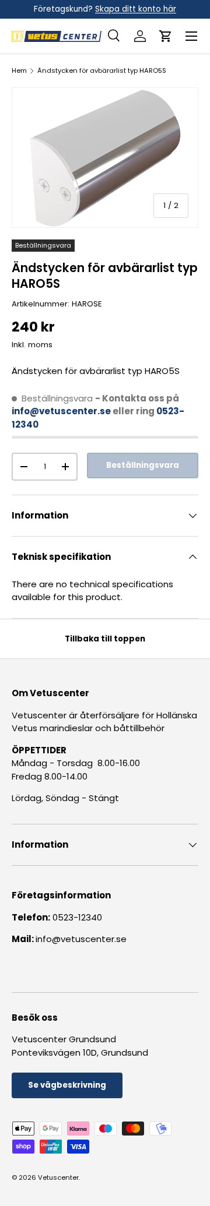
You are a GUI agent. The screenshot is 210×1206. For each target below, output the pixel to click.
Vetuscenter (58, 1177)
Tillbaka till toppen (105, 638)
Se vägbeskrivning (67, 1085)
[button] (165, 36)
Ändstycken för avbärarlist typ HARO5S (101, 71)
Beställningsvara (142, 465)
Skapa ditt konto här (135, 9)
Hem (19, 71)
